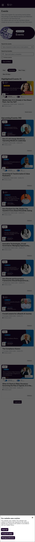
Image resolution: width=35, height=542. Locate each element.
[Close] (32, 517)
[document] (17, 528)
